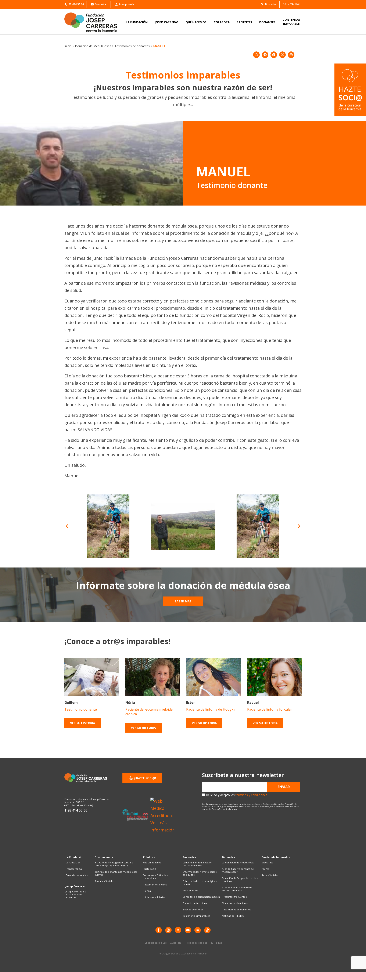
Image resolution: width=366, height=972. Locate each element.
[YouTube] (188, 930)
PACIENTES (244, 22)
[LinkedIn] (197, 930)
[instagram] (168, 930)
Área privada (126, 4)
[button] (267, 4)
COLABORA (222, 22)
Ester (190, 702)
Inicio (68, 46)
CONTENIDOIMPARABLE (291, 22)
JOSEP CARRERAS (167, 22)
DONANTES (267, 22)
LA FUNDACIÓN (137, 22)
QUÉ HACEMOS (196, 22)
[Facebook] (158, 930)
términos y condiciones (251, 795)
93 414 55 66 (76, 4)
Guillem (71, 702)
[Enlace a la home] (93, 22)
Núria (130, 702)
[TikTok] (207, 930)
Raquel (253, 702)
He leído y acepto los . (237, 795)
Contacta (100, 4)
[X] (178, 930)
